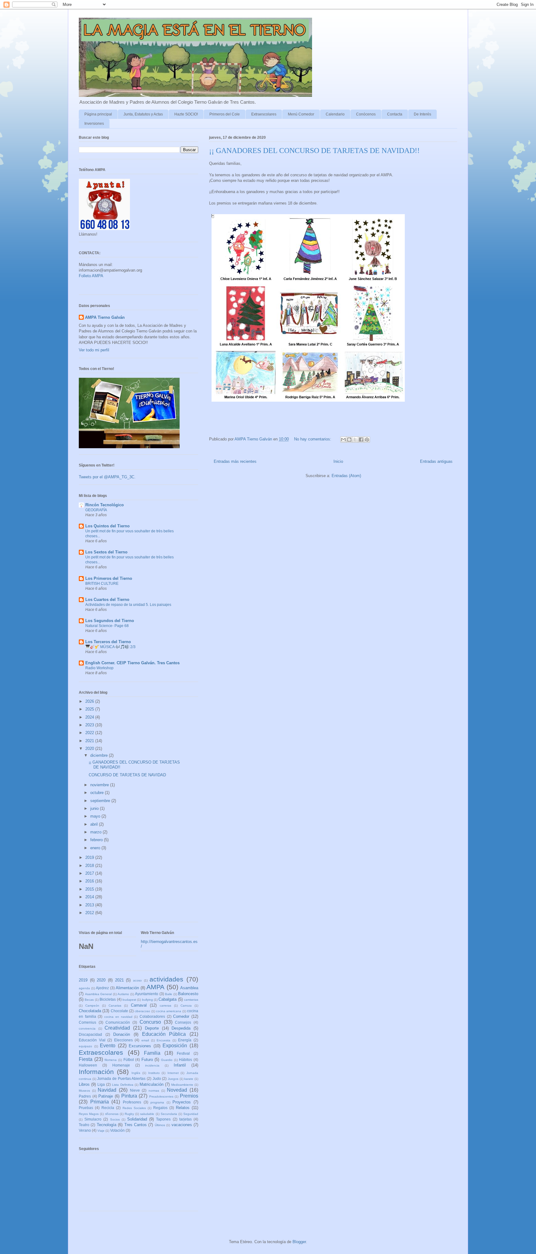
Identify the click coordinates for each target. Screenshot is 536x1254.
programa (157, 1102)
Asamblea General (98, 994)
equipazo (85, 1046)
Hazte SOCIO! (186, 114)
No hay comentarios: (313, 439)
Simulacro (92, 1119)
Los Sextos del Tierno (106, 552)
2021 (90, 740)
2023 (90, 725)
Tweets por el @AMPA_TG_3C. (107, 477)
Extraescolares (263, 114)
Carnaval (139, 1005)
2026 (90, 701)
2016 (90, 881)
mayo (95, 816)
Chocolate (119, 1011)
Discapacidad (90, 1034)
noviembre (100, 785)
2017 (90, 873)
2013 (90, 905)
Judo (157, 1078)
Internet (173, 1073)
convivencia (87, 1028)
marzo (96, 832)
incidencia (152, 1065)
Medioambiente (182, 1084)
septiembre (100, 800)
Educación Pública (164, 1034)
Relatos (183, 1107)
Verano (85, 1130)
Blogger (299, 1241)
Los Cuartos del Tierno (107, 599)
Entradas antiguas (436, 461)
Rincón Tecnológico (104, 505)
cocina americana (168, 1011)
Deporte (152, 1028)
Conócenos (366, 114)
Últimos (160, 1125)
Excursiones (140, 1046)
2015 (90, 889)
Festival (183, 1053)
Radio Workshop (99, 668)
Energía (184, 1040)
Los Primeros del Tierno (108, 578)
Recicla (107, 1108)
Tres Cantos (135, 1124)
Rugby (129, 1114)
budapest (129, 999)
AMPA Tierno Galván (105, 317)
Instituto (154, 1073)
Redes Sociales (134, 1108)
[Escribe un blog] (349, 439)
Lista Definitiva (122, 1084)
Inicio (338, 461)
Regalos (160, 1108)
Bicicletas (108, 999)
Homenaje (121, 1065)
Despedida (181, 1028)
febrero (97, 839)
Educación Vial (92, 1040)
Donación (121, 1034)
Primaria (99, 1101)
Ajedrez (102, 988)
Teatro (84, 1125)
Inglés (136, 1073)
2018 (90, 865)
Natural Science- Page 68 (107, 626)
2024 (90, 717)
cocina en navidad (118, 1016)
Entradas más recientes (235, 461)
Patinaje (105, 1096)
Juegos (173, 1078)
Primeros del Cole (224, 114)
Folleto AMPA (91, 275)
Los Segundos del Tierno (109, 620)
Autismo (123, 994)
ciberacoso (142, 1011)
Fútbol (128, 1060)
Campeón (92, 1005)
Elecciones (123, 1040)
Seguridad (190, 1114)
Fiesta (85, 1059)
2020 (90, 748)
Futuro (147, 1059)
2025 (90, 709)
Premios (189, 1095)
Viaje (101, 1130)
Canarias (115, 1005)
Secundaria (169, 1114)
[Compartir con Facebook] (361, 439)
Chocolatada (90, 1010)
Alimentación (127, 988)
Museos (84, 1090)
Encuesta (163, 1040)
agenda (84, 988)
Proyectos (181, 1102)
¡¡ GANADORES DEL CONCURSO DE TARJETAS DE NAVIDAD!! (314, 151)
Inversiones (94, 123)
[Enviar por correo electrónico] (343, 439)
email (145, 1040)
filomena (111, 1060)
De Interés (422, 114)
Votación (117, 1130)
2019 (90, 857)
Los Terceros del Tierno (108, 641)
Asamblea (189, 988)
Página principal (98, 114)
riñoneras (111, 1114)
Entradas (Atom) (346, 475)
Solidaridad (137, 1119)
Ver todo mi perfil (94, 350)
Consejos (183, 1022)
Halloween (88, 1065)
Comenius (87, 1022)
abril (94, 824)
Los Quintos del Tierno (107, 526)
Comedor (181, 1016)
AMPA (155, 986)
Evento (107, 1045)
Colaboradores (152, 1016)
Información (96, 1071)
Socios (115, 1119)
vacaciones (182, 1124)
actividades (166, 979)
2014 (90, 897)
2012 (90, 912)
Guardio (166, 1060)
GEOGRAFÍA (96, 510)
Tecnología (106, 1124)
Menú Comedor (301, 114)
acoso (137, 980)
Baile (168, 994)
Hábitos (185, 1060)
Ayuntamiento (146, 994)
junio (95, 808)
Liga (101, 1084)
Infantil (180, 1065)
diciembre (99, 755)
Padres (85, 1096)
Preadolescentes (161, 1096)
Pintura (129, 1095)
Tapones (163, 1119)
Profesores (132, 1102)
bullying (147, 999)
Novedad (177, 1090)
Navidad (107, 1090)
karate (188, 1078)
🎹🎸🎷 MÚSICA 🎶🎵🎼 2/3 (110, 647)
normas (154, 1090)
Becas (89, 999)
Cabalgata (167, 999)
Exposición (175, 1045)
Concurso (150, 1022)
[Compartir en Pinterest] (367, 439)
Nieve (135, 1090)
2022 (90, 732)
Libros (84, 1084)
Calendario (335, 114)
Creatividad (117, 1028)
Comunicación (117, 1022)
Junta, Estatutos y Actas (143, 114)
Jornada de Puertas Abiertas (121, 1078)
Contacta (394, 114)
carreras (165, 1005)
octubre (97, 792)
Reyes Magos (89, 1114)
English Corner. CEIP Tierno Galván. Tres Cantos (132, 663)
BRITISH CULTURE (101, 583)
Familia (152, 1053)
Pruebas (86, 1108)
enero (95, 848)
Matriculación (151, 1084)
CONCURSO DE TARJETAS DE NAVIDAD (127, 775)
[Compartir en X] (355, 439)
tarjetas (185, 1119)
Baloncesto (188, 993)
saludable (147, 1114)
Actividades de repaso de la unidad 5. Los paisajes (128, 604)
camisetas (191, 999)
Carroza (186, 1005)
